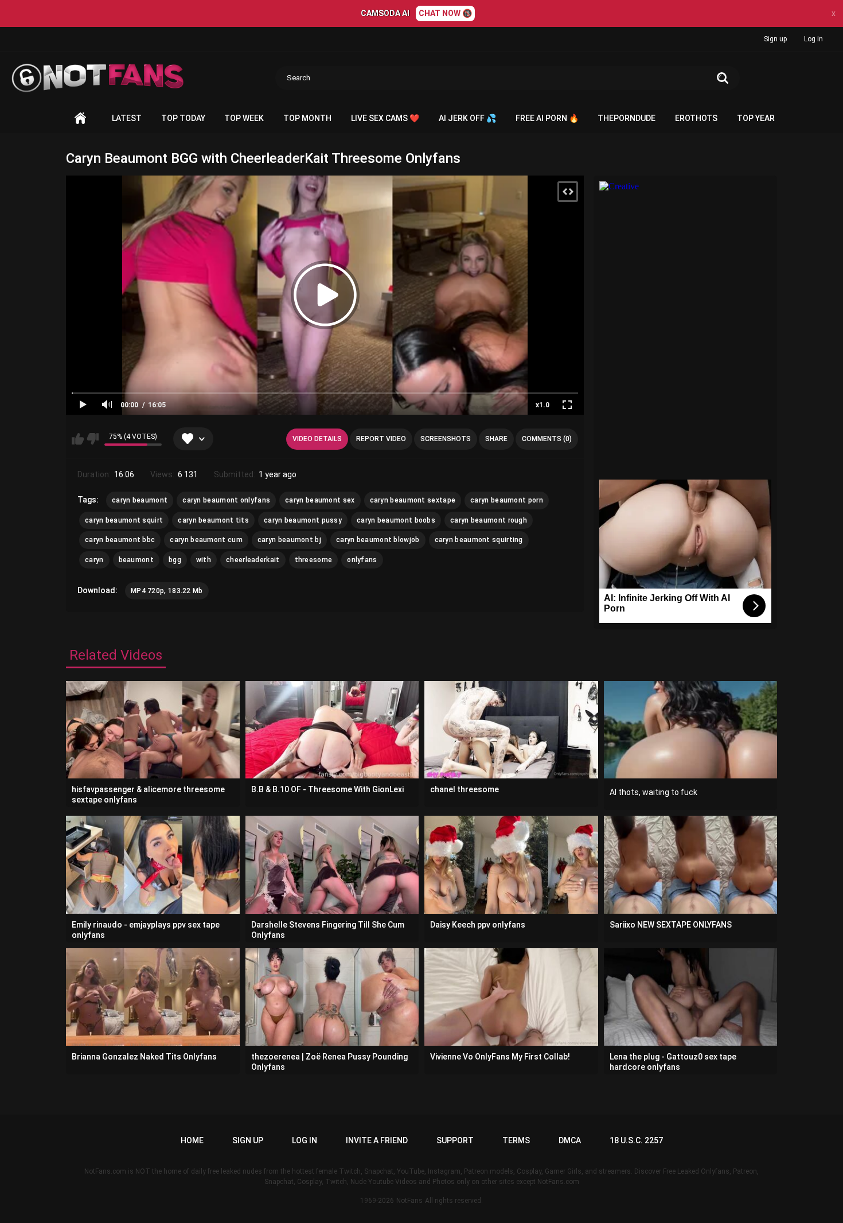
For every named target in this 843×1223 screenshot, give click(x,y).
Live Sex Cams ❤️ (385, 118)
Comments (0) (547, 439)
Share (496, 439)
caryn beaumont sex (319, 500)
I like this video (78, 439)
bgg (175, 560)
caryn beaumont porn (506, 500)
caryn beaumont (139, 500)
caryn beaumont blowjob (378, 540)
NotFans (409, 1201)
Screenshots (445, 439)
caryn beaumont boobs (396, 520)
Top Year (756, 118)
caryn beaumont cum (206, 540)
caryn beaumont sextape (413, 500)
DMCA (570, 1140)
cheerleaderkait (253, 560)
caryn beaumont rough (488, 520)
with (203, 560)
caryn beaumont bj (289, 540)
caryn (94, 560)
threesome (314, 560)
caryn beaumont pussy (303, 520)
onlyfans (362, 560)
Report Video (381, 439)
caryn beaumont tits (213, 520)
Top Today (183, 118)
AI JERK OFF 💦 (467, 118)
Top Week (244, 118)
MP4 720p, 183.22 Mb (167, 591)
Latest (127, 118)
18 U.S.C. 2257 (636, 1140)
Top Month (307, 118)
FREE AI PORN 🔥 (547, 118)
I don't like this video (93, 439)
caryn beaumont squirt (124, 520)
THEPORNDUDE (626, 118)
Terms (516, 1140)
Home (80, 118)
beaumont (136, 560)
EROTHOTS (696, 118)
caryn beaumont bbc (120, 540)
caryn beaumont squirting (479, 540)
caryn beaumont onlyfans (226, 500)
